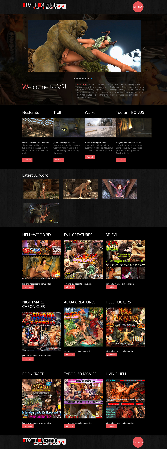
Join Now (28, 287)
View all (27, 159)
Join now (138, 6)
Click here (81, 84)
